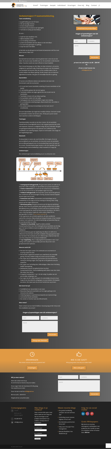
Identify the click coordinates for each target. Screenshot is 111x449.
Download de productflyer (87, 28)
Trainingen (44, 5)
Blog (87, 5)
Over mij (81, 5)
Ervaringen (72, 5)
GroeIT (35, 5)
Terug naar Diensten (40, 340)
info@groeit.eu (87, 70)
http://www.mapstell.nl (40, 214)
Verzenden (52, 335)
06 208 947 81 (18, 419)
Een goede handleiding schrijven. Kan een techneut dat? (67, 412)
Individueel (61, 5)
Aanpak (53, 5)
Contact (94, 5)
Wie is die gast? (79, 359)
